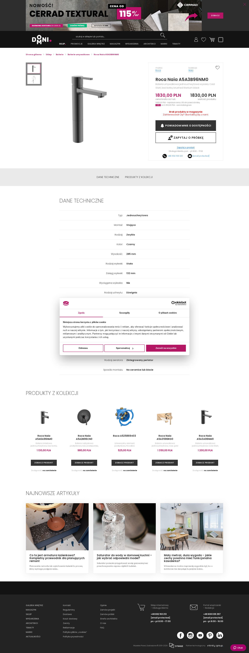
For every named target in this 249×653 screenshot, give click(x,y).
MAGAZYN (115, 43)
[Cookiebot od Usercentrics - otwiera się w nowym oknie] (173, 303)
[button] (33, 68)
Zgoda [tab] (81, 313)
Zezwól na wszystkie (166, 348)
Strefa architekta (108, 618)
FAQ (102, 627)
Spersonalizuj (123, 348)
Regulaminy (69, 609)
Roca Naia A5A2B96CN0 (84, 437)
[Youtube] (200, 638)
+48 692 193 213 (175, 156)
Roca (158, 70)
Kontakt (67, 605)
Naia (191, 70)
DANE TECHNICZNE (108, 177)
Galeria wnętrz (34, 605)
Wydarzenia (32, 618)
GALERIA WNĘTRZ (96, 43)
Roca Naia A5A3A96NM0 (205, 437)
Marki (29, 632)
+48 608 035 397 (212, 614)
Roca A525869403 (124, 436)
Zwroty (66, 623)
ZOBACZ (215, 15)
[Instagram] (190, 638)
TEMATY (176, 43)
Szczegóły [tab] (124, 313)
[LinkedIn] (219, 638)
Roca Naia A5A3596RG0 (165, 437)
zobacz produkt (43, 462)
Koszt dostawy (70, 618)
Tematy (30, 627)
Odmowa (83, 348)
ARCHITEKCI (150, 43)
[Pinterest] (209, 638)
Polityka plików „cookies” (75, 632)
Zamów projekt (107, 609)
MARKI (164, 43)
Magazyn (31, 609)
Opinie (103, 605)
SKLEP (62, 43)
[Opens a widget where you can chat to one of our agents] (238, 648)
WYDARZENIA (131, 43)
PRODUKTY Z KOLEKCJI (139, 177)
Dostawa (67, 614)
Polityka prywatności (73, 636)
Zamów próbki (107, 614)
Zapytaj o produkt (186, 147)
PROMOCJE (76, 43)
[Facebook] (180, 638)
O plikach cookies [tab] (168, 313)
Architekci (32, 623)
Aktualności (33, 636)
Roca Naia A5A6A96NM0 (43, 437)
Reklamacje (69, 627)
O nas (103, 623)
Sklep (29, 614)
